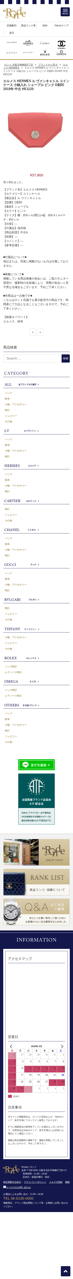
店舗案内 (11, 25)
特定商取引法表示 (12, 1182)
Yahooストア (61, 25)
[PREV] (12, 1046)
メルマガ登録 (55, 1182)
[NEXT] (61, 1046)
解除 (67, 1182)
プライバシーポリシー (35, 1182)
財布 (7, 398)
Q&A (44, 25)
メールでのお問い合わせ (18, 1187)
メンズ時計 (11, 666)
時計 (7, 410)
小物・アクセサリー (16, 404)
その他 (8, 421)
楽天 (11, 32)
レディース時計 (13, 672)
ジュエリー (11, 415)
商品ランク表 (28, 25)
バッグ (8, 393)
